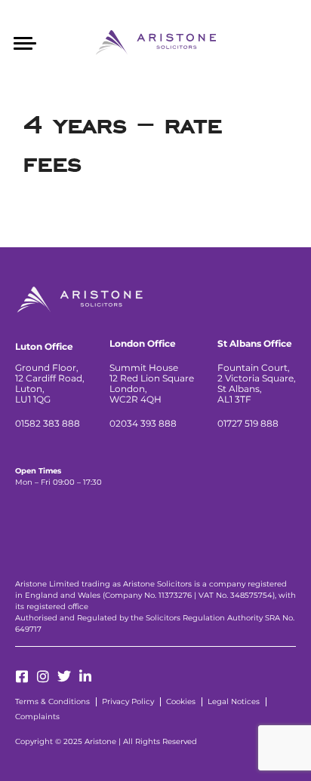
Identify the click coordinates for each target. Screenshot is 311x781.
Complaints (37, 716)
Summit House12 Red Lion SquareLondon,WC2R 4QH (151, 383)
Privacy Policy (128, 701)
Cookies (181, 701)
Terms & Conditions (52, 701)
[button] (25, 41)
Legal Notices (234, 701)
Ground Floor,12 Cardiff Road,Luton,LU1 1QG (50, 383)
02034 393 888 (143, 423)
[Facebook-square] (22, 676)
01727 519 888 (248, 423)
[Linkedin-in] (85, 676)
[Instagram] (43, 676)
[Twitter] (64, 676)
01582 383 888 (47, 423)
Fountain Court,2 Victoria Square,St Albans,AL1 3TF (256, 383)
